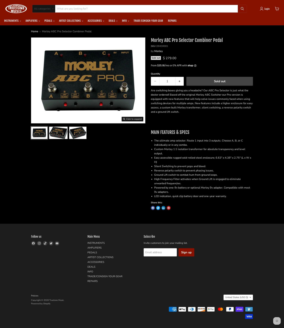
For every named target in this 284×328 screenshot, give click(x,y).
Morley (158, 51)
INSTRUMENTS (11, 21)
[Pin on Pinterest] (169, 208)
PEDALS (48, 21)
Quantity (155, 74)
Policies (34, 295)
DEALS (112, 21)
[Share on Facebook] (153, 208)
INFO (124, 21)
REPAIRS (172, 21)
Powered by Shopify (40, 303)
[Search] (242, 9)
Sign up (186, 252)
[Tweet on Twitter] (158, 208)
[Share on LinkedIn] (163, 208)
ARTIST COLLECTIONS (70, 21)
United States (236, 297)
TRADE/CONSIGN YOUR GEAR (148, 21)
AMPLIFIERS (31, 21)
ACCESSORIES (95, 21)
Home (34, 31)
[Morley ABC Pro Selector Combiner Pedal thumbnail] (39, 132)
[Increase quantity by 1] (179, 81)
